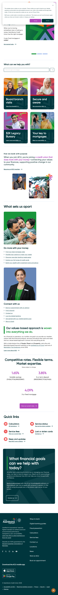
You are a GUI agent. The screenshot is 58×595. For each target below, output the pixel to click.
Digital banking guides (38, 524)
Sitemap (6, 589)
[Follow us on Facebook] (2, 552)
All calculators (13, 426)
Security (42, 587)
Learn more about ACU (10, 350)
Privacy (36, 587)
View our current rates (27, 406)
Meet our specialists (38, 140)
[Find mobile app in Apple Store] (8, 571)
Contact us (9, 313)
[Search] (52, 70)
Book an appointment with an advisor (17, 308)
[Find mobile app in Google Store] (8, 576)
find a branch (11, 485)
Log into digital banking (13, 316)
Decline (47, 20)
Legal (48, 587)
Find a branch (10, 310)
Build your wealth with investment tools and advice (22, 263)
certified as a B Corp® (37, 345)
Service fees (34, 537)
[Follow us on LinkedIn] (13, 552)
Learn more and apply (12, 140)
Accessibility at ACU (9, 587)
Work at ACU (34, 556)
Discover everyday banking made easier (18, 257)
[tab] (33, 53)
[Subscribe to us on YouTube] (16, 552)
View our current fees (15, 434)
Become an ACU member (12, 169)
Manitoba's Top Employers (12, 347)
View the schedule (11, 106)
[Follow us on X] (6, 552)
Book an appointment (13, 483)
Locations (33, 547)
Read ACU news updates (16, 441)
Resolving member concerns (24, 587)
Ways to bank (10, 321)
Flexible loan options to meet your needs (19, 254)
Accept (35, 20)
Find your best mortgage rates (15, 252)
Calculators (34, 533)
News (32, 551)
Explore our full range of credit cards (17, 260)
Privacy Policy (36, 12)
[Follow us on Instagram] (9, 552)
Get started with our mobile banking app (18, 319)
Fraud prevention (36, 528)
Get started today (9, 44)
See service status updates (42, 426)
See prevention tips (38, 106)
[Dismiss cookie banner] (52, 5)
